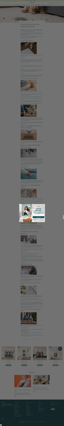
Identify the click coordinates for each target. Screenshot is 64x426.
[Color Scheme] (1, 425)
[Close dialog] (44, 204)
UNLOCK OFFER (38, 217)
